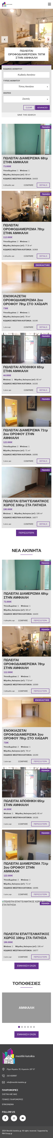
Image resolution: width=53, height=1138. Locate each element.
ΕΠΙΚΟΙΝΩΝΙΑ (8, 1104)
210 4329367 (12, 1076)
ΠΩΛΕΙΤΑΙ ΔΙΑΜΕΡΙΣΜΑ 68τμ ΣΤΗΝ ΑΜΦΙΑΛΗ (26, 595)
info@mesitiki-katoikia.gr (16, 1082)
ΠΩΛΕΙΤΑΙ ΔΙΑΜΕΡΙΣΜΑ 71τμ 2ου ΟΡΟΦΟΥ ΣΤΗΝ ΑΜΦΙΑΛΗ (26, 867)
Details (43, 185)
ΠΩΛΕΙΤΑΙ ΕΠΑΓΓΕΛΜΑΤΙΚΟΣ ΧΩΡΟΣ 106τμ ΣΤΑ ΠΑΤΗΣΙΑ (26, 936)
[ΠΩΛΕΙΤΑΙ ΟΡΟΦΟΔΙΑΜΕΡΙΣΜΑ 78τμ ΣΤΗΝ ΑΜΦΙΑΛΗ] (26, 206)
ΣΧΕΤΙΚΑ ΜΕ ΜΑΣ (9, 1094)
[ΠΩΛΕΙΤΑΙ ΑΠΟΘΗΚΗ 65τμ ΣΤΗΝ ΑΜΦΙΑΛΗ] (26, 348)
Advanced (42, 107)
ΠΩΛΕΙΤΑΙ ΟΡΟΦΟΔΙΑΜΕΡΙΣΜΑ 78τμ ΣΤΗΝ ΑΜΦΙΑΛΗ (24, 664)
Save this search (26, 115)
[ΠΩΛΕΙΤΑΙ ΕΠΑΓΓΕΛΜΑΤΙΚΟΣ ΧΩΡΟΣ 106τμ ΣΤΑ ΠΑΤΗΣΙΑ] (26, 482)
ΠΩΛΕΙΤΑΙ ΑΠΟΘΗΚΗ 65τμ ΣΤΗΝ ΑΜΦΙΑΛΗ (24, 803)
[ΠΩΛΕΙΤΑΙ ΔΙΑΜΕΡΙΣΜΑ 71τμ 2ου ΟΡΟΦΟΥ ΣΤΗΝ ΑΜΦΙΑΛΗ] (26, 411)
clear (29, 107)
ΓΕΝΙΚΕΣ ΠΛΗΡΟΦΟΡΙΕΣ (12, 1099)
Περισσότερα (26, 533)
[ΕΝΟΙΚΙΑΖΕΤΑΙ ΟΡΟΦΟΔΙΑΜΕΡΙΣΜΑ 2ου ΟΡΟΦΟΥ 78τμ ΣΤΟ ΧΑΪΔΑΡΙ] (26, 277)
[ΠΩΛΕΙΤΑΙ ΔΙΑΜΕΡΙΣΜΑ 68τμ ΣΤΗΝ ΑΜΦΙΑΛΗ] (26, 139)
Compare (28, 185)
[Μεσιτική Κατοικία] (6, 4)
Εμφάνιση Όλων (26, 966)
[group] (26, 39)
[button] (4, 39)
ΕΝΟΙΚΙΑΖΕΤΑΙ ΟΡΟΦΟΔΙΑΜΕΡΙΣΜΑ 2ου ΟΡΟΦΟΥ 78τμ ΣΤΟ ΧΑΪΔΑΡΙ (26, 734)
